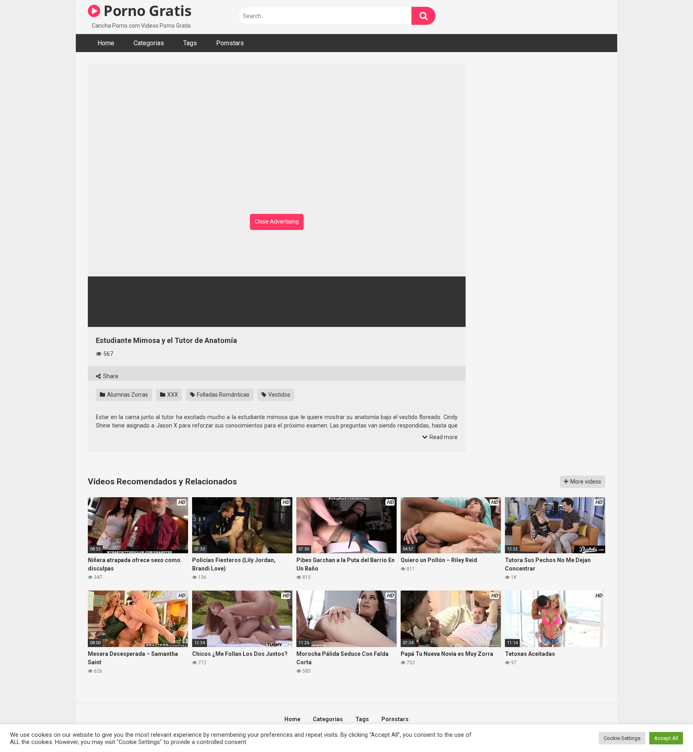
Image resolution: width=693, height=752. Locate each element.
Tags (190, 43)
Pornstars (230, 43)
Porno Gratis (145, 10)
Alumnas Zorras (127, 394)
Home (105, 43)
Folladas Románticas (222, 394)
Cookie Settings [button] (622, 738)
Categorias (149, 43)
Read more (443, 437)
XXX (172, 394)
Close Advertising (277, 221)
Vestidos (278, 394)
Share (110, 376)
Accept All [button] (666, 738)
